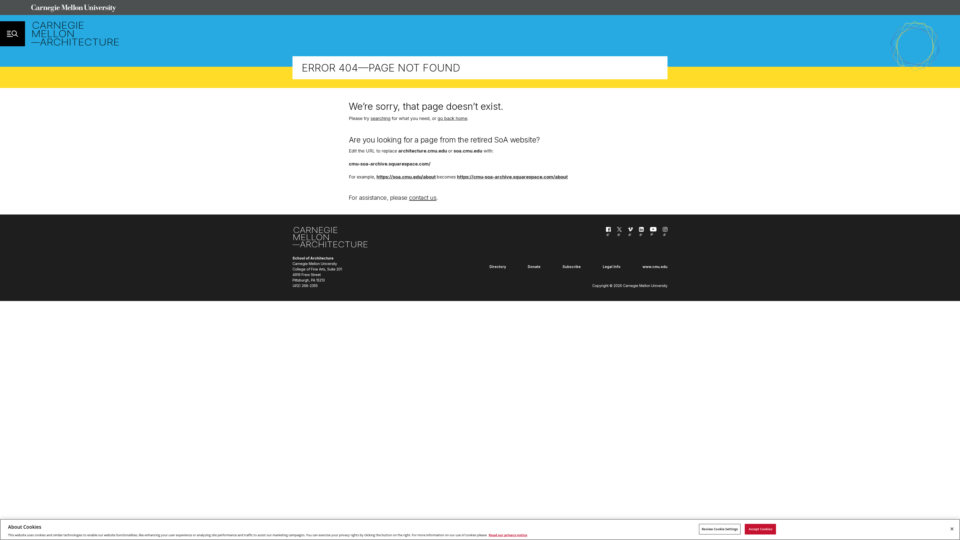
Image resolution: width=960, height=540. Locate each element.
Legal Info (611, 266)
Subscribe (571, 266)
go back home (452, 118)
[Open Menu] (12, 34)
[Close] (952, 528)
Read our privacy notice (508, 534)
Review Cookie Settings (720, 528)
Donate (534, 266)
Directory (498, 266)
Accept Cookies (760, 528)
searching (380, 118)
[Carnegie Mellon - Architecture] (330, 238)
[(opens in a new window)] (608, 232)
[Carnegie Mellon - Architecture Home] (75, 34)
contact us (422, 197)
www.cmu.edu (655, 266)
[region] (480, 529)
